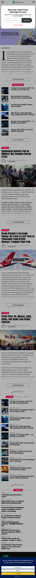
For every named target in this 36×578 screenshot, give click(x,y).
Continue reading (18, 25)
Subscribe (27, 20)
